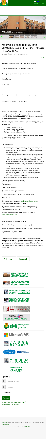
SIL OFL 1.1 (26, 427)
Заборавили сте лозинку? (11, 404)
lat (38, 3)
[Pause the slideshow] (39, 25)
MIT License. (5, 424)
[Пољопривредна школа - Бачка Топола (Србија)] (4, 3)
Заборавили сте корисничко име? (14, 402)
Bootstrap (4, 422)
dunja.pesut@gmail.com (29, 201)
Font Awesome (6, 427)
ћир (35, 3)
